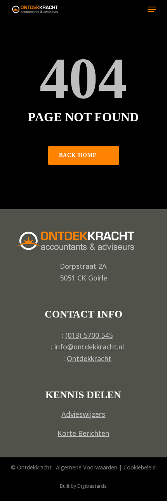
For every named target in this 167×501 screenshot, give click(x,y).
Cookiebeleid (140, 467)
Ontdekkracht (89, 358)
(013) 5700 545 (89, 335)
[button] (152, 9)
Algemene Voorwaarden (86, 467)
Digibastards (92, 486)
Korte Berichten (83, 433)
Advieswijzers (83, 414)
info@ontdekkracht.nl (89, 346)
